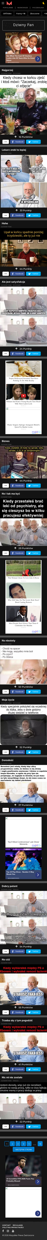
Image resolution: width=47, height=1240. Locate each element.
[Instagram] (8, 1231)
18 (40, 1144)
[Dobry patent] (23, 917)
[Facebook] (3, 1231)
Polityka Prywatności (13, 1227)
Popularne (8, 8)
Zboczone (34, 13)
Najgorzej (7, 70)
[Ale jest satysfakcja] (23, 316)
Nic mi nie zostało (12, 1077)
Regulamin (18, 1225)
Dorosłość (7, 760)
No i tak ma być (11, 493)
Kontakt (6, 1225)
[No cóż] (23, 984)
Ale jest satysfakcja (13, 281)
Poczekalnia (38, 8)
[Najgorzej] (23, 104)
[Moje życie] (23, 724)
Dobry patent (9, 886)
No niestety (8, 640)
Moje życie (8, 699)
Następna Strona (23, 1149)
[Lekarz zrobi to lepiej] (23, 181)
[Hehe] (23, 247)
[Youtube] (13, 1231)
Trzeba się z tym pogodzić (17, 1020)
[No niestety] (23, 664)
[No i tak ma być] (23, 522)
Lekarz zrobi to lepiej (14, 149)
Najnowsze (22, 8)
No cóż (6, 959)
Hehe (5, 223)
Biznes (6, 441)
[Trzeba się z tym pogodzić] (23, 1043)
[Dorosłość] (23, 783)
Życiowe (16, 73)
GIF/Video (7, 13)
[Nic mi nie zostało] (23, 1100)
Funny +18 (20, 13)
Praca (15, 889)
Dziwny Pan (6, 73)
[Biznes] (23, 462)
